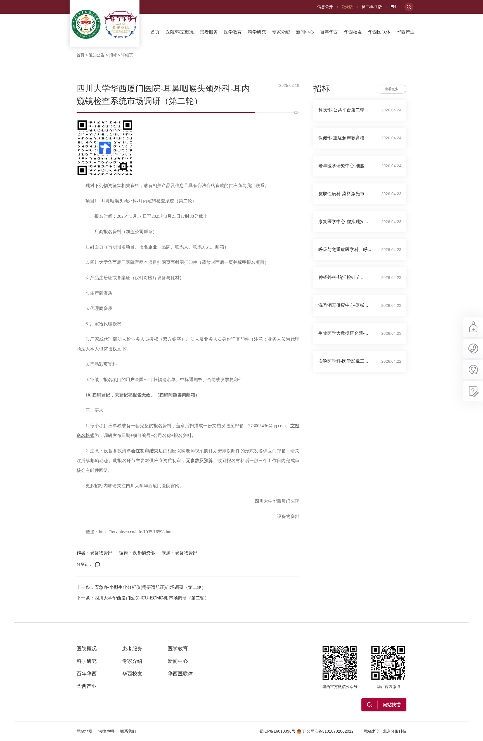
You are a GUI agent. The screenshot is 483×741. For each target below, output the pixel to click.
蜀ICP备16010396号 (277, 731)
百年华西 (329, 32)
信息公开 (325, 6)
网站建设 (371, 731)
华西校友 (353, 32)
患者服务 (209, 32)
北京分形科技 (394, 731)
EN (393, 6)
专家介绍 (281, 32)
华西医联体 (379, 32)
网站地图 (84, 731)
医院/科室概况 (180, 32)
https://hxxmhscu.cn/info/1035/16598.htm (135, 531)
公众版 (347, 6)
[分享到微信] (97, 564)
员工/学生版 (371, 6)
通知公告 (97, 55)
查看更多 (391, 89)
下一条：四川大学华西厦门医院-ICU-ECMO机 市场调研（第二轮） (143, 598)
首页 (155, 32)
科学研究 (257, 32)
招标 (113, 55)
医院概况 (87, 648)
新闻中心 (305, 32)
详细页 (127, 55)
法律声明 (106, 731)
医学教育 (233, 32)
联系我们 (128, 731)
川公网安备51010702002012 (328, 731)
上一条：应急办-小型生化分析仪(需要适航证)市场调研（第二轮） (141, 587)
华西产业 (406, 32)
